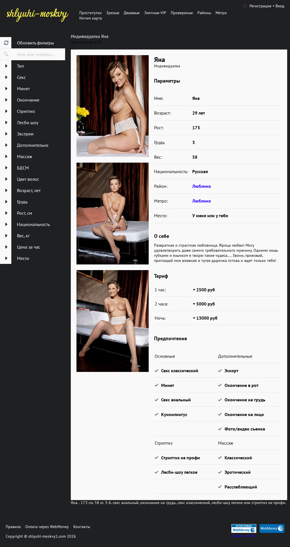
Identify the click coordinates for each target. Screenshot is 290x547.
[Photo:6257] (112, 213)
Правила (13, 526)
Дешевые (132, 12)
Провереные (182, 12)
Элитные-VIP (155, 12)
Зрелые (112, 12)
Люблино (201, 186)
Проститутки (90, 12)
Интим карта (90, 18)
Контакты (81, 526)
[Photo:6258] (112, 321)
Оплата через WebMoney (47, 526)
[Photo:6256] (112, 106)
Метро (221, 12)
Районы (204, 12)
